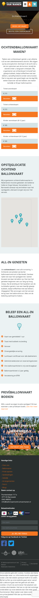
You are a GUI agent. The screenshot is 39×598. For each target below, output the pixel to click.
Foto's (4, 484)
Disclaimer (34, 564)
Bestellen (6, 98)
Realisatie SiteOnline (8, 567)
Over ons (5, 465)
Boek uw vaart (19, 26)
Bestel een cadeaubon (19, 31)
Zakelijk (5, 478)
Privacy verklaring (25, 564)
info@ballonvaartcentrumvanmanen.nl (16, 502)
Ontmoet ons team (19, 447)
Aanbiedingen (7, 475)
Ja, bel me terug (19, 533)
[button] (12, 221)
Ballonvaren (6, 468)
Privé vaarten (7, 471)
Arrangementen (8, 481)
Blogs (4, 487)
